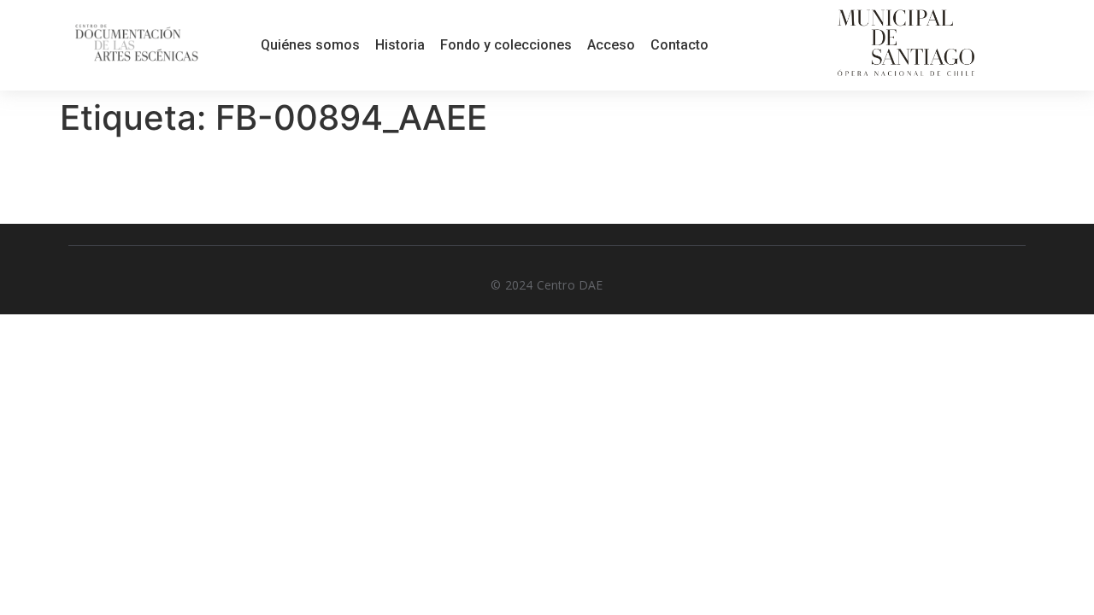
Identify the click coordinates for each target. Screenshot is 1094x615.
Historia (400, 45)
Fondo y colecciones (506, 45)
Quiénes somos (310, 45)
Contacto (679, 45)
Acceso (611, 45)
